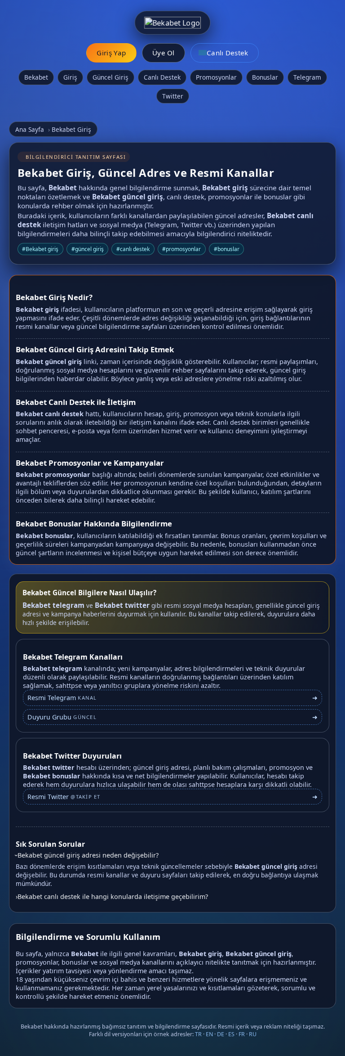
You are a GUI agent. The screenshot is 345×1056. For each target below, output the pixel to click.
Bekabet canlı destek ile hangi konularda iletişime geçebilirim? (113, 896)
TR (198, 1034)
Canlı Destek (162, 77)
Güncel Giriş (110, 77)
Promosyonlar (216, 77)
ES (231, 1034)
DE (220, 1034)
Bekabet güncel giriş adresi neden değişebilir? (88, 855)
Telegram (307, 77)
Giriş (70, 77)
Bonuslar (265, 77)
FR (242, 1034)
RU (253, 1034)
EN (209, 1034)
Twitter (172, 96)
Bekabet (36, 77)
